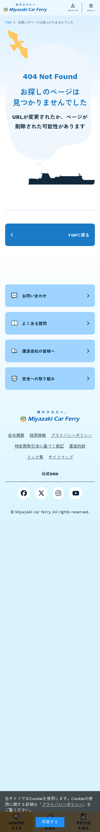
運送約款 (77, 446)
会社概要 (16, 435)
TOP (8, 22)
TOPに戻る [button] (78, 235)
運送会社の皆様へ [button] (38, 351)
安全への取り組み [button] (38, 378)
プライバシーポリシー (62, 804)
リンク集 (35, 457)
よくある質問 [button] (34, 323)
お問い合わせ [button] (34, 296)
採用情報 (37, 435)
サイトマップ (60, 457)
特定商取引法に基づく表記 (39, 446)
